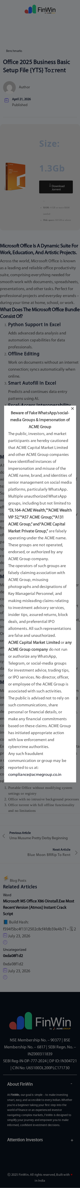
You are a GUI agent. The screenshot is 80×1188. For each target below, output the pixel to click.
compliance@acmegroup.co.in (35, 775)
